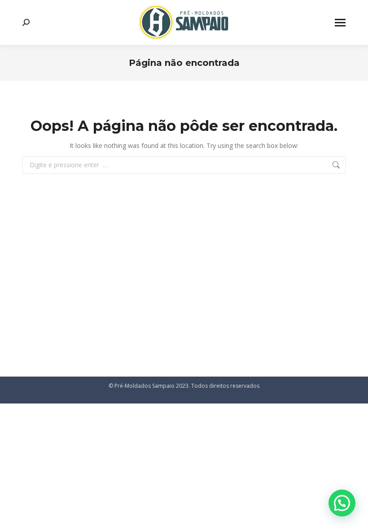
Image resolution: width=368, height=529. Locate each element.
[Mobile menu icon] (340, 22)
